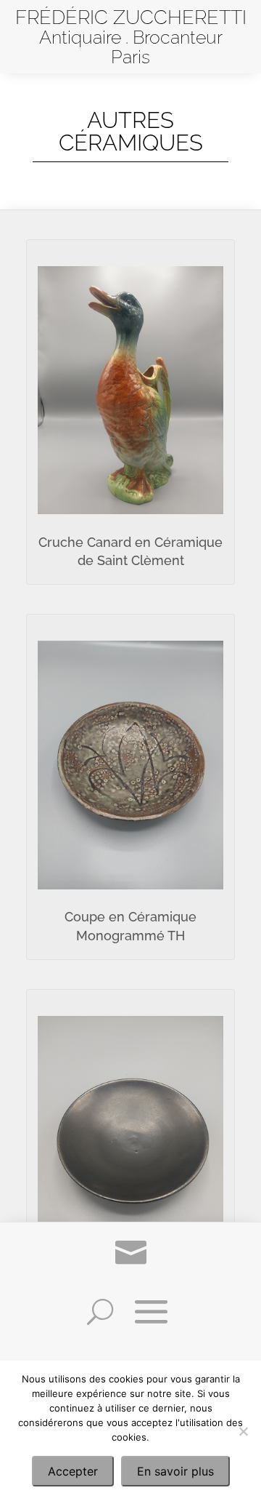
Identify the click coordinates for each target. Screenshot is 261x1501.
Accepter (73, 1471)
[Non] (243, 1431)
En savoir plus (175, 1471)
